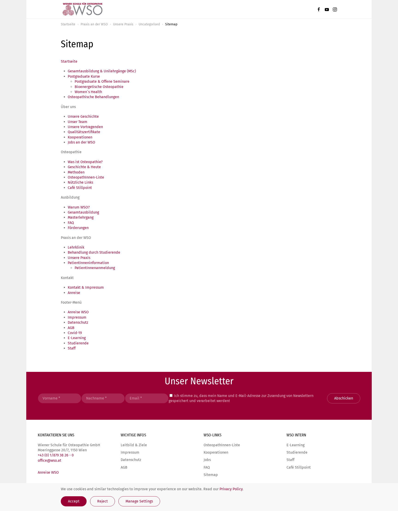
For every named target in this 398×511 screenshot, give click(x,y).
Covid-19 (75, 333)
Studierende (78, 343)
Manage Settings (139, 501)
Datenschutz (78, 322)
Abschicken (343, 398)
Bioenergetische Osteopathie (99, 87)
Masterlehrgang (81, 217)
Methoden (76, 172)
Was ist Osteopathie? (85, 162)
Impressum (77, 317)
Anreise (74, 293)
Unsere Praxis (79, 258)
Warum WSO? (79, 207)
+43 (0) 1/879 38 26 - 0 (56, 455)
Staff (72, 348)
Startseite (69, 61)
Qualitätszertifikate (84, 132)
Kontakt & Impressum (86, 287)
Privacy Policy (231, 489)
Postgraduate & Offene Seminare (102, 81)
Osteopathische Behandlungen (93, 97)
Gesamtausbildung (83, 212)
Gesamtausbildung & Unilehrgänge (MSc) (102, 71)
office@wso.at (49, 460)
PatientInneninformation (88, 263)
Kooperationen (80, 137)
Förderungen (78, 228)
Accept (73, 501)
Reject (102, 501)
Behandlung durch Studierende (94, 252)
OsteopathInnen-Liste (86, 177)
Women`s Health (88, 92)
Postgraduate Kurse (84, 76)
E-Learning (77, 338)
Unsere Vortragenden (85, 127)
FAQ (71, 222)
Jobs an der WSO (81, 142)
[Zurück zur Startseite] (82, 9)
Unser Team (77, 122)
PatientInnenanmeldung (95, 268)
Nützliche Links (80, 182)
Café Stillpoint (80, 187)
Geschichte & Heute (84, 167)
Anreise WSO (78, 312)
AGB (71, 328)
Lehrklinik (76, 247)
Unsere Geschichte (83, 116)
